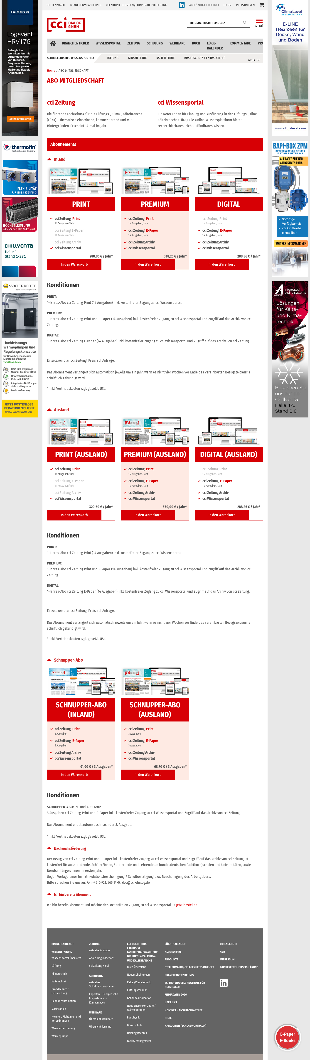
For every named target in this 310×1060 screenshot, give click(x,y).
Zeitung (133, 43)
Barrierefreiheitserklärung (239, 967)
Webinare (177, 43)
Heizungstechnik (137, 1033)
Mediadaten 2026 (176, 994)
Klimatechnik (137, 58)
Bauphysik (133, 1017)
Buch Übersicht (136, 967)
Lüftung (112, 58)
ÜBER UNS (171, 1002)
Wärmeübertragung (63, 1028)
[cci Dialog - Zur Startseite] (66, 24)
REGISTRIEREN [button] (245, 5)
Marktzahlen (59, 1009)
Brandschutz (134, 1025)
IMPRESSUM (227, 959)
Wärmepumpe (60, 1036)
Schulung (155, 43)
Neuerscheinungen (138, 974)
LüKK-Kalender (215, 45)
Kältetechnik (165, 58)
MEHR (251, 60)
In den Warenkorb (74, 264)
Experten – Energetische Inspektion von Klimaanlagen (103, 998)
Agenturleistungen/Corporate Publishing (136, 5)
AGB (222, 951)
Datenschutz (228, 944)
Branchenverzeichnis (85, 5)
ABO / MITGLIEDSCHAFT (204, 5)
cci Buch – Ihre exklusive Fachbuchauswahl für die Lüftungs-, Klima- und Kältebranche (142, 952)
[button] (261, 5)
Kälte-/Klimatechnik (139, 982)
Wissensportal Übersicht (66, 958)
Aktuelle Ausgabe (99, 950)
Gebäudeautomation (64, 1001)
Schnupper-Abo (68, 660)
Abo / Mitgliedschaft (101, 958)
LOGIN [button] (227, 5)
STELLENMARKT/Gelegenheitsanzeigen (189, 967)
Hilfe (168, 1018)
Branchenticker (75, 43)
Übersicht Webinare (101, 1019)
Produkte (171, 959)
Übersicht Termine (100, 1026)
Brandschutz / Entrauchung (204, 58)
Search (245, 22)
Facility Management (139, 1041)
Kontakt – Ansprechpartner (183, 1010)
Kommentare (240, 43)
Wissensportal (108, 43)
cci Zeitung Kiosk (99, 965)
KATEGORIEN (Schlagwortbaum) (185, 1025)
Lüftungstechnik (137, 990)
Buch (196, 43)
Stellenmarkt (55, 5)
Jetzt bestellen (186, 905)
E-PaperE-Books (287, 1037)
